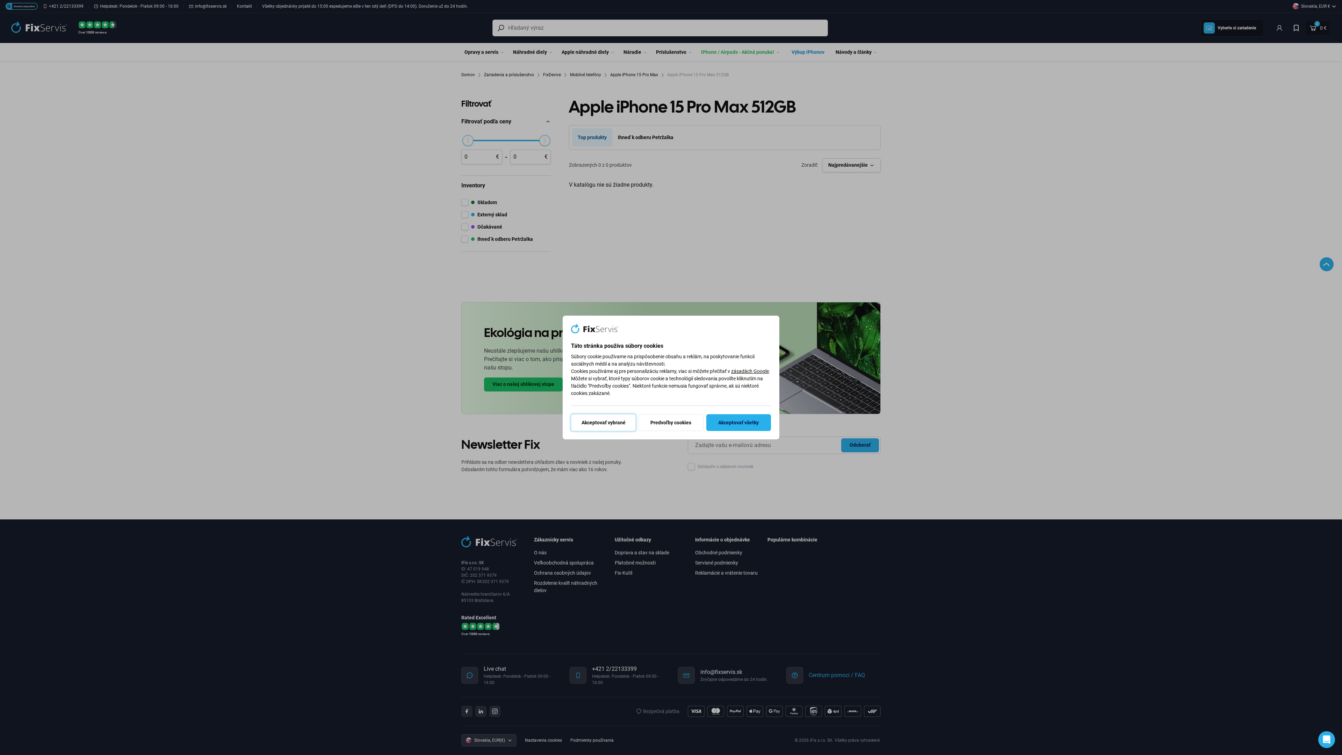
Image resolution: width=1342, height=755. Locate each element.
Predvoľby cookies (670, 422)
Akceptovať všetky (738, 422)
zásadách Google (750, 371)
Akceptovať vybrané (604, 422)
